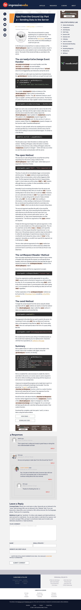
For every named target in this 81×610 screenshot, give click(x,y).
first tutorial (41, 38)
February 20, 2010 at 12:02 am (29, 469)
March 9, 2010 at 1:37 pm (30, 486)
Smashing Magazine (68, 48)
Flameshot (53, 595)
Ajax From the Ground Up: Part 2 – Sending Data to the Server (32, 18)
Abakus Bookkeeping (68, 25)
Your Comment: (14, 524)
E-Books (64, 5)
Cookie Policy (49, 605)
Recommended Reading (69, 43)
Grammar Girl (66, 36)
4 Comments (39, 26)
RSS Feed (17, 581)
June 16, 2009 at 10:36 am (25, 440)
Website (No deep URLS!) (17, 549)
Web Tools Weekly (54, 581)
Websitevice (66, 50)
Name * (11, 543)
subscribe (49, 556)
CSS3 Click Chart (67, 580)
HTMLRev (65, 39)
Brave (26, 595)
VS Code (26, 593)
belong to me (20, 601)
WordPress (39, 593)
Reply (53, 448)
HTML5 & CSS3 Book (54, 580)
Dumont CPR (66, 34)
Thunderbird (54, 596)
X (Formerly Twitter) (17, 580)
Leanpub (26, 596)
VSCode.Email (67, 581)
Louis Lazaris (21, 26)
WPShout (65, 53)
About (74, 5)
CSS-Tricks (65, 32)
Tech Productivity (54, 583)
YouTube (17, 583)
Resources (53, 5)
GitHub (25, 583)
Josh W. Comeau (67, 41)
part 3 (25, 387)
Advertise (28, 605)
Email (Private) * (38, 543)
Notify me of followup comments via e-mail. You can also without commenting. (30, 557)
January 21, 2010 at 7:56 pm (26, 457)
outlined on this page (38, 341)
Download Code (24, 420)
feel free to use (28, 601)
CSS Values (54, 585)
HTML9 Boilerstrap (67, 585)
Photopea (54, 593)
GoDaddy (40, 596)
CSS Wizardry (66, 29)
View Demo (24, 416)
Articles (42, 5)
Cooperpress (66, 27)
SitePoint (65, 46)
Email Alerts (25, 581)
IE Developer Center (30, 294)
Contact (41, 605)
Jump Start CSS (67, 583)
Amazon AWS (39, 595)
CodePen (25, 580)
